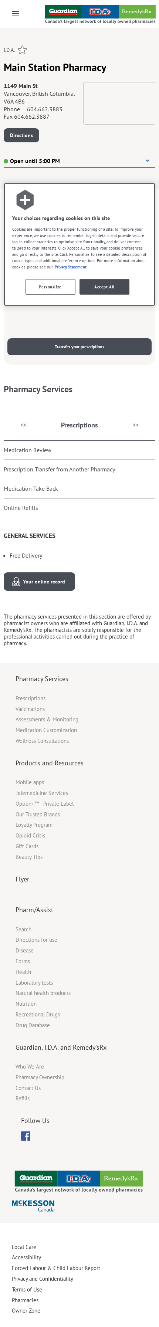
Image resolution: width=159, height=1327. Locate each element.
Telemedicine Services (42, 792)
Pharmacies (25, 1300)
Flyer (22, 879)
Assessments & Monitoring (47, 719)
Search (23, 929)
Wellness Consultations (42, 740)
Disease (25, 950)
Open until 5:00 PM (35, 161)
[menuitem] (25, 1136)
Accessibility (26, 1257)
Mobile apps (30, 782)
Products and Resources (50, 763)
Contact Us (28, 1087)
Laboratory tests (34, 982)
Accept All (104, 287)
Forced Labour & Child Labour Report (56, 1268)
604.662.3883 (44, 109)
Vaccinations (30, 708)
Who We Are (30, 1066)
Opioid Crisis (30, 835)
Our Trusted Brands (38, 814)
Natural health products (43, 992)
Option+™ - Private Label (45, 803)
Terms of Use (27, 1289)
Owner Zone (26, 1310)
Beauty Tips (29, 856)
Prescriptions (79, 425)
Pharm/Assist (34, 909)
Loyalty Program (34, 824)
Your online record (44, 581)
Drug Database (33, 1025)
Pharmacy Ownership (40, 1077)
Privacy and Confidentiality (42, 1278)
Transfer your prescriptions (79, 346)
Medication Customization (46, 730)
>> (135, 425)
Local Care (24, 1246)
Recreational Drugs (38, 1014)
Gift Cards (27, 846)
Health (23, 971)
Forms (23, 961)
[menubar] (26, 1136)
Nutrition (26, 1003)
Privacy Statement (71, 267)
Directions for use (36, 939)
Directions (21, 135)
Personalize (50, 287)
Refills (23, 1098)
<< (24, 425)
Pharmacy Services (42, 678)
